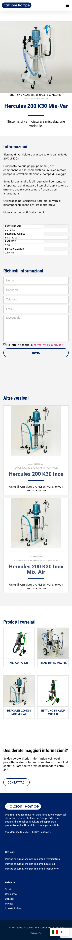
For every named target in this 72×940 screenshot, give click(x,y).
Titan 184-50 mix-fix (53, 662)
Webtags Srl (36, 933)
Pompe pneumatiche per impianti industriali (30, 863)
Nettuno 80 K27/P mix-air (53, 712)
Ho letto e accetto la (34, 344)
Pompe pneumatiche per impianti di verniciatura (38, 95)
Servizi (9, 889)
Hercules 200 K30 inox (36, 474)
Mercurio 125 (19, 662)
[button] (67, 5)
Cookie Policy (13, 908)
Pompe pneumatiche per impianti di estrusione (32, 868)
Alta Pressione (35, 464)
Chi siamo (11, 894)
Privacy (9, 903)
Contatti (9, 898)
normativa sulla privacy (48, 344)
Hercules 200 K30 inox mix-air (36, 569)
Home (11, 95)
